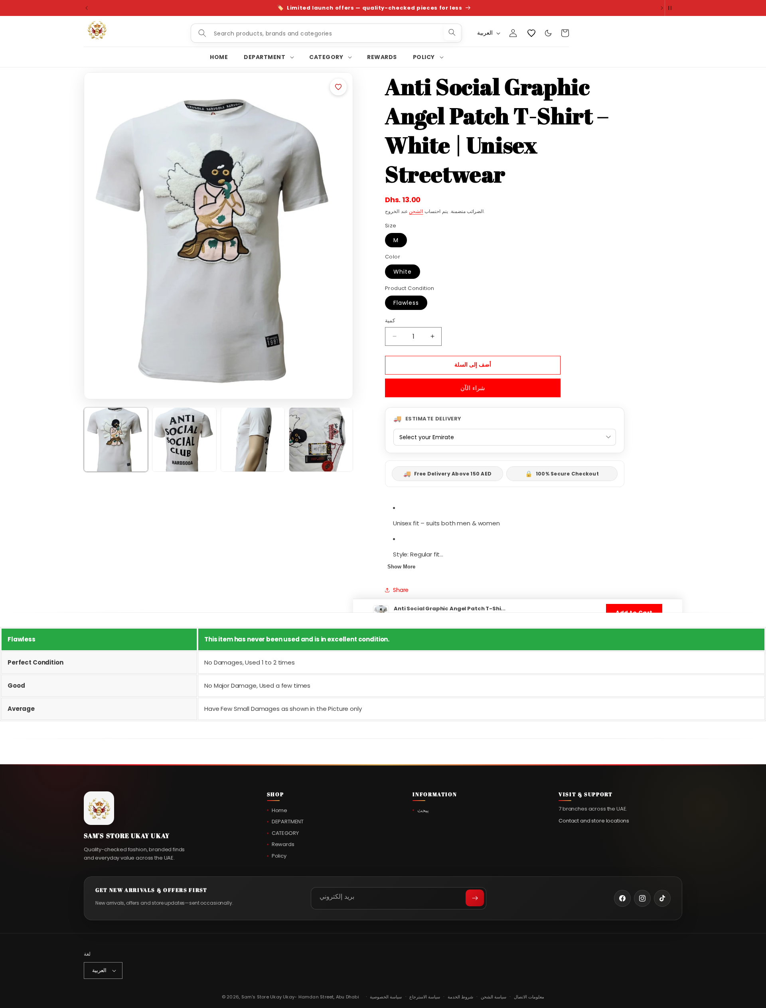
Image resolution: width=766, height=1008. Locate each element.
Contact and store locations (594, 820)
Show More (401, 567)
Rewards (283, 844)
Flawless (406, 303)
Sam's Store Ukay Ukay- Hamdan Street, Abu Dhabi (300, 997)
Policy (279, 856)
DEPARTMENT (288, 821)
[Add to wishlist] (338, 87)
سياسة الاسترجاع (424, 997)
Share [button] (401, 590)
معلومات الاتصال (529, 997)
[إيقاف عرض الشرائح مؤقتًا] (673, 8)
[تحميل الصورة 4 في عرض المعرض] (321, 439)
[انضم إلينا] (475, 898)
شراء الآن (472, 388)
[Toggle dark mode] (548, 33)
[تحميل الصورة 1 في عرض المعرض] (116, 439)
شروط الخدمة (460, 997)
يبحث (423, 810)
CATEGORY (285, 833)
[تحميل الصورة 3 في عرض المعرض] (253, 439)
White (402, 272)
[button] (268, 57)
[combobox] (326, 33)
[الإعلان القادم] (662, 8)
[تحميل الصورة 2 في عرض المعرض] (184, 439)
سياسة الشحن (493, 997)
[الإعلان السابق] (86, 8)
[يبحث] (452, 32)
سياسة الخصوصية (386, 997)
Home (279, 810)
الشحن (416, 211)
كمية (390, 320)
